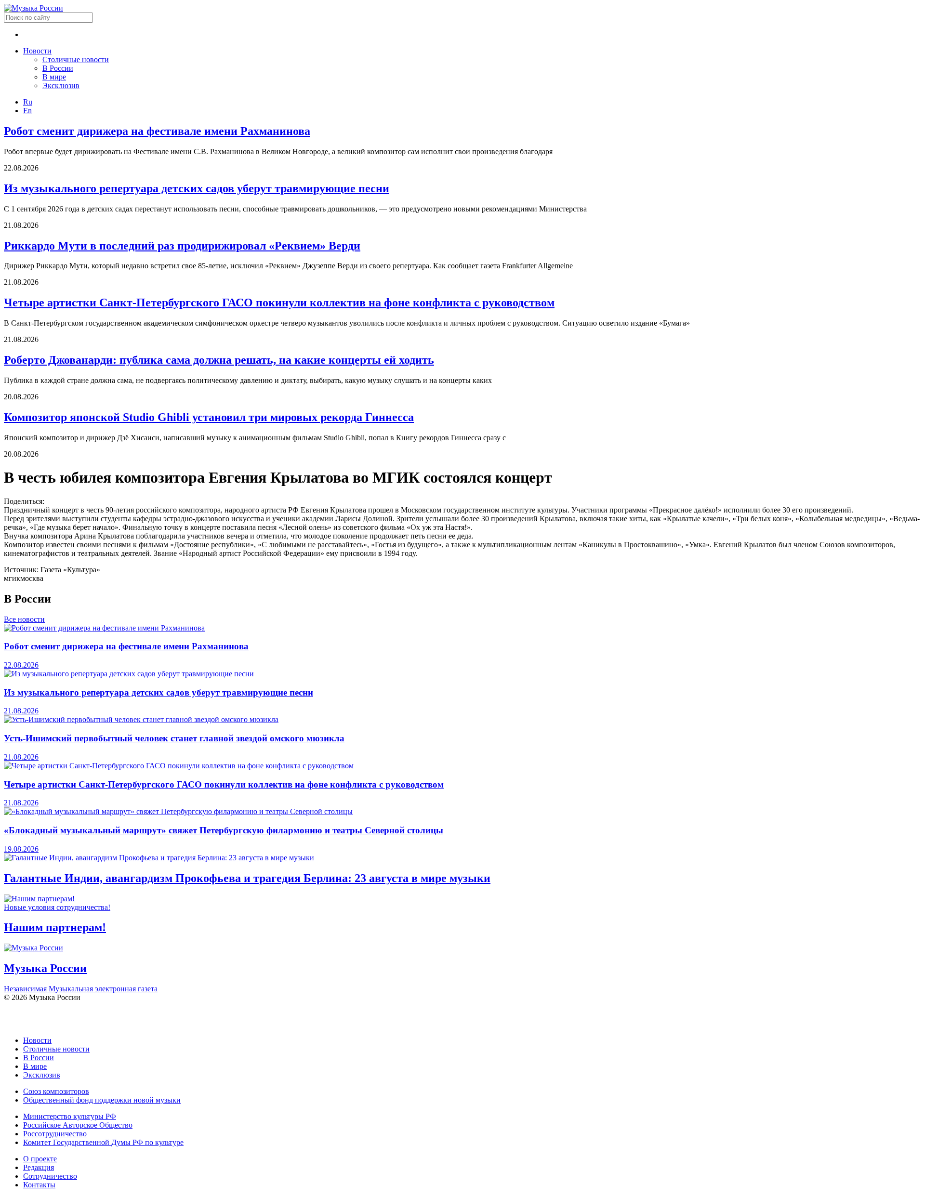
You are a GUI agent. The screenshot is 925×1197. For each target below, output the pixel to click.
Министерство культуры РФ (69, 1116)
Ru (27, 102)
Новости (37, 51)
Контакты (39, 1185)
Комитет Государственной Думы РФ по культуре (103, 1142)
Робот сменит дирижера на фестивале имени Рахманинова (157, 131)
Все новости (24, 619)
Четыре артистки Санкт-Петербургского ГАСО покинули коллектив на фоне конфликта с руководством (279, 302)
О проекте (40, 1159)
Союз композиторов (56, 1091)
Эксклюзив (60, 85)
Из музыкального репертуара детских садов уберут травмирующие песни (196, 188)
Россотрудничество (55, 1134)
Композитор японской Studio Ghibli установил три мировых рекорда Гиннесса (209, 417)
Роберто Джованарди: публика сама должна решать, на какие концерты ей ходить (219, 360)
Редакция (38, 1167)
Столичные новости (75, 59)
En (27, 110)
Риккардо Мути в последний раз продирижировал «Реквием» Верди (182, 245)
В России (57, 68)
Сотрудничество (50, 1176)
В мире (54, 77)
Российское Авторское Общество (77, 1125)
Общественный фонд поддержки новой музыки (102, 1100)
